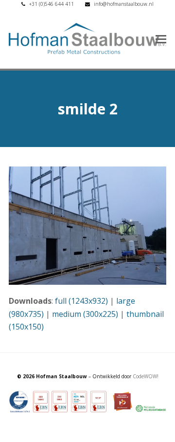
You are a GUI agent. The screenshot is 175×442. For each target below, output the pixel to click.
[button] (161, 38)
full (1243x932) (81, 300)
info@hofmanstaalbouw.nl (124, 3)
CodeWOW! (145, 376)
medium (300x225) (85, 314)
